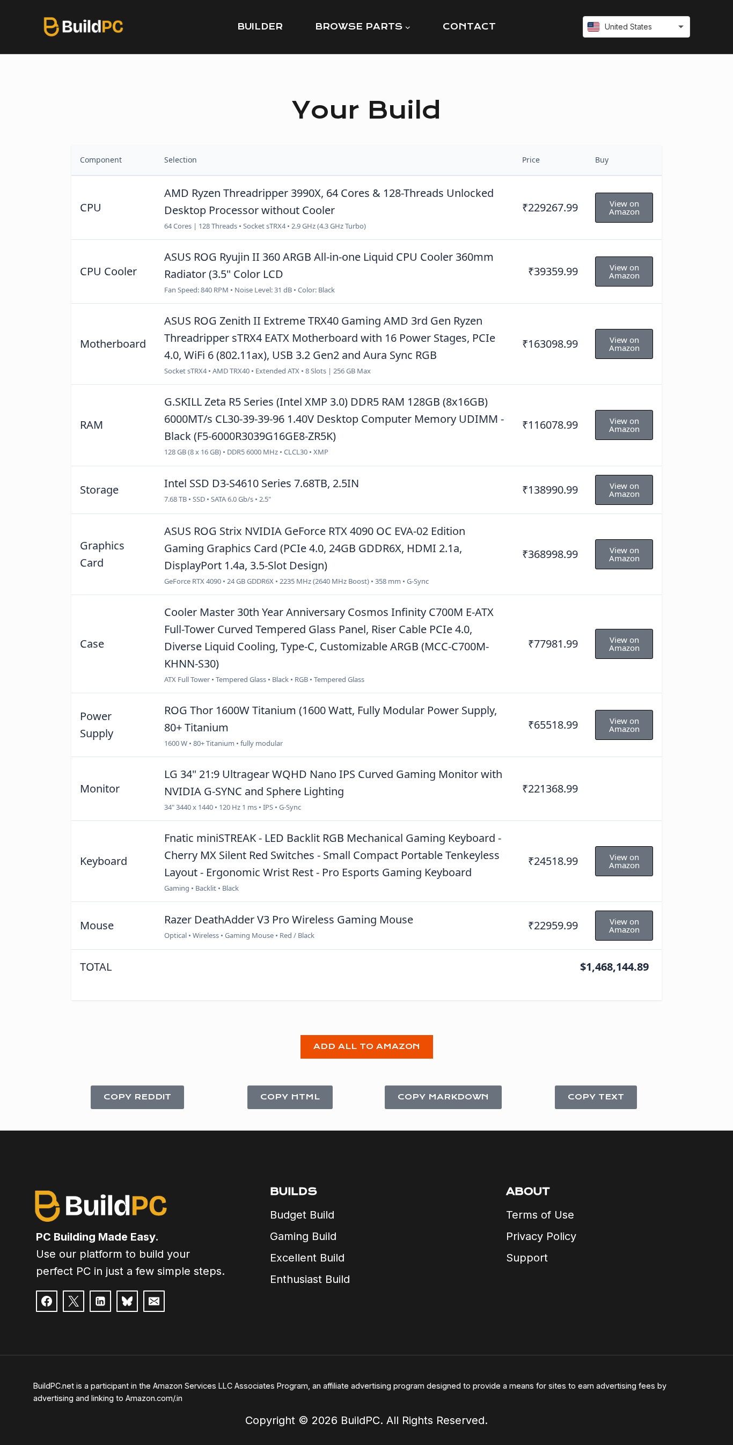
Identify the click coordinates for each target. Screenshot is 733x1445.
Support (527, 1257)
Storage (99, 489)
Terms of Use (540, 1214)
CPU (90, 207)
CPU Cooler (108, 271)
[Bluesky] (127, 1301)
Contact (469, 26)
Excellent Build (307, 1257)
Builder (260, 26)
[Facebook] (46, 1301)
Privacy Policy (541, 1236)
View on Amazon (624, 207)
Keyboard (103, 861)
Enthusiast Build (310, 1279)
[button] (366, 1047)
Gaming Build (303, 1236)
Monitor (100, 788)
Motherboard (113, 343)
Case (92, 643)
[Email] (154, 1301)
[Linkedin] (100, 1301)
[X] (73, 1301)
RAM (91, 424)
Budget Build (302, 1214)
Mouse (97, 925)
